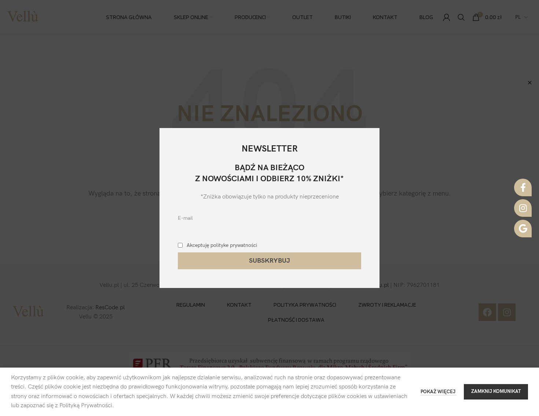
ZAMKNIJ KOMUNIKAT (496, 391)
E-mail (185, 218)
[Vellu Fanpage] (523, 187)
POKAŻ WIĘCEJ (438, 392)
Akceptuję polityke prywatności (222, 245)
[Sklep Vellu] (523, 228)
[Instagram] (523, 208)
